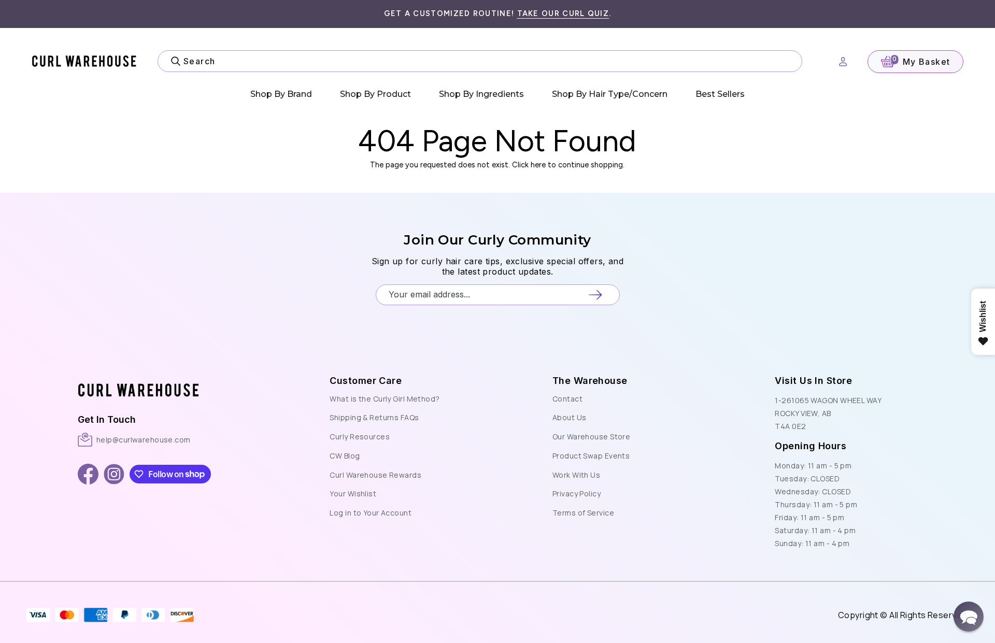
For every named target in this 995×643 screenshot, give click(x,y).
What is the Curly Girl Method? (384, 399)
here (538, 164)
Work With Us (576, 475)
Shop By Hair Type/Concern (609, 94)
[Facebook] (88, 474)
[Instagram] (114, 474)
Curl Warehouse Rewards (375, 475)
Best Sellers (720, 94)
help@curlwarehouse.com (143, 440)
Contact (567, 399)
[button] (176, 379)
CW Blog (345, 456)
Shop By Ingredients (481, 94)
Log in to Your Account (370, 513)
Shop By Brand (281, 94)
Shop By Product (375, 94)
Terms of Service (583, 513)
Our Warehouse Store (591, 436)
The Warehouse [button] (590, 380)
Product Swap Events (591, 456)
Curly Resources (360, 436)
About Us (569, 417)
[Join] (595, 294)
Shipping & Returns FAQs (374, 417)
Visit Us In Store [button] (813, 380)
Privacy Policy (576, 493)
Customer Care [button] (366, 380)
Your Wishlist (353, 493)
